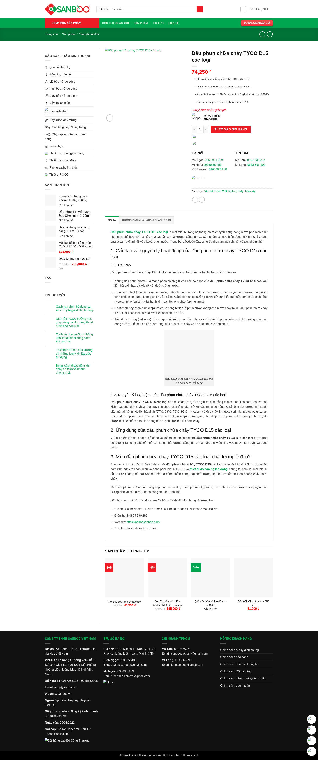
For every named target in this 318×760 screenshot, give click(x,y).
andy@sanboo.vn (65, 687)
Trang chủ (51, 34)
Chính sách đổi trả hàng (235, 671)
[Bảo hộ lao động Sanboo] (68, 9)
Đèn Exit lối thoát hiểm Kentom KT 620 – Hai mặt (167, 603)
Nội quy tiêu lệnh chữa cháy (124, 601)
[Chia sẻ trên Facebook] (195, 200)
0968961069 (125, 671)
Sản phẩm (141, 23)
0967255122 (69, 680)
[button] (243, 9)
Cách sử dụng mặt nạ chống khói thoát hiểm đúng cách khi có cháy (74, 338)
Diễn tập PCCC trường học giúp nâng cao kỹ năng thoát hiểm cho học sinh (74, 322)
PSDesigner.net (189, 755)
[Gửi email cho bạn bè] (202, 200)
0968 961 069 (214, 160)
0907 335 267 (256, 160)
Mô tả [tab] (112, 220)
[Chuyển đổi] (91, 67)
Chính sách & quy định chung (239, 650)
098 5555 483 (213, 164)
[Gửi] (200, 9)
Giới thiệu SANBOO (115, 23)
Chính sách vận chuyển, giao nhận (243, 678)
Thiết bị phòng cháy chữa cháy (238, 191)
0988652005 (89, 680)
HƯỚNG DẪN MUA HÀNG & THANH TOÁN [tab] (146, 220)
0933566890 (183, 660)
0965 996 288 (218, 169)
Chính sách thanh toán (235, 685)
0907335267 (182, 648)
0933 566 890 (256, 164)
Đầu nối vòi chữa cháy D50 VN (253, 603)
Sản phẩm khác (89, 34)
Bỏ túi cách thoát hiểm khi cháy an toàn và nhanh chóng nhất (72, 369)
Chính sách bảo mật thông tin (239, 664)
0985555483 (128, 660)
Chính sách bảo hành (234, 657)
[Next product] (262, 34)
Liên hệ (173, 23)
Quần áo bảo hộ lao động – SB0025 (211, 603)
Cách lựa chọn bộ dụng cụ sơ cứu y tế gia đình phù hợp (75, 308)
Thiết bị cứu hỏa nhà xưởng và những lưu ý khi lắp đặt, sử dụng (74, 353)
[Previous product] (270, 34)
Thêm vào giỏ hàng (231, 129)
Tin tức (158, 23)
